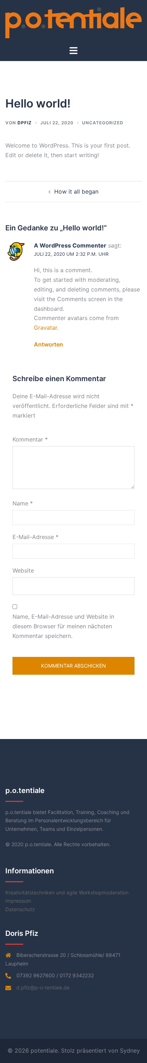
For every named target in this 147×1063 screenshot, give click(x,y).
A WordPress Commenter (70, 245)
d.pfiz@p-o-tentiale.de (43, 987)
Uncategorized (102, 122)
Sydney (130, 1050)
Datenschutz (20, 909)
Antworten (48, 344)
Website (23, 570)
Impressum (18, 901)
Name (22, 503)
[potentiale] (73, 22)
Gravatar (45, 327)
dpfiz (24, 122)
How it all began (76, 191)
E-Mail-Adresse (35, 536)
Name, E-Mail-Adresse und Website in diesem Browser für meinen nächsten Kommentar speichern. (63, 626)
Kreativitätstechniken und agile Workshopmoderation (66, 892)
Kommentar (30, 439)
